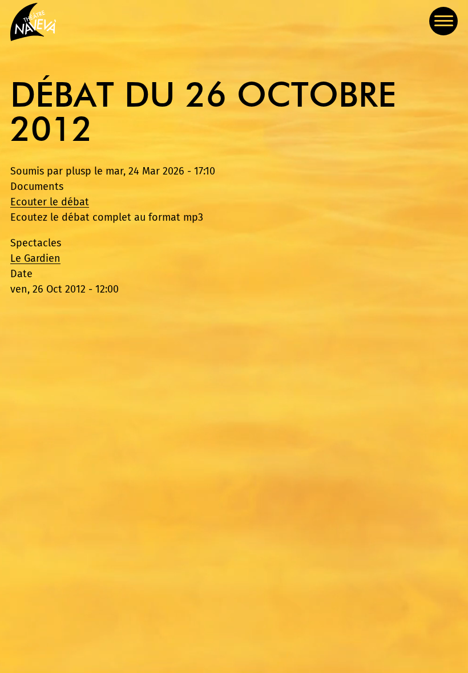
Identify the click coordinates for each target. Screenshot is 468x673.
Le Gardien (35, 258)
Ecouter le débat (49, 202)
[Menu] (443, 21)
